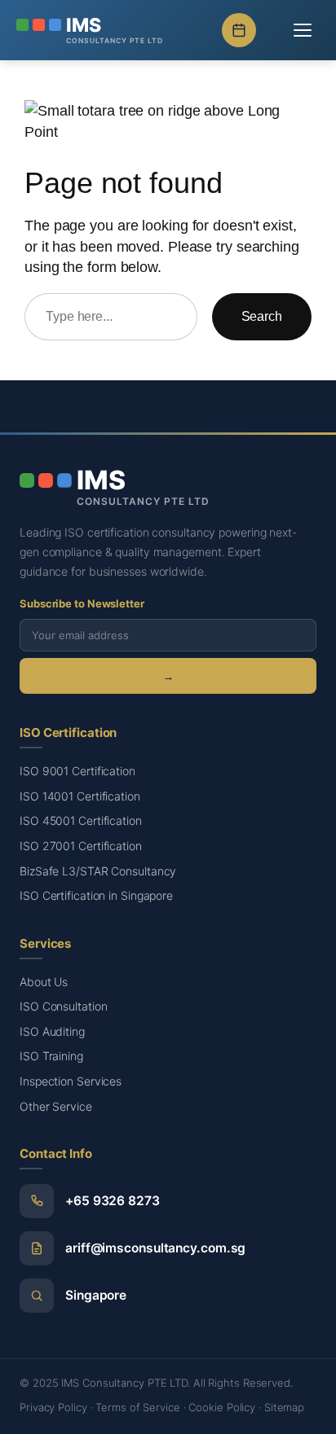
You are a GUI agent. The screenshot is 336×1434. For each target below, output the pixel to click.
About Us (44, 982)
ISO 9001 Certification (77, 771)
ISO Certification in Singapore (96, 895)
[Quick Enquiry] (239, 30)
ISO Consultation (63, 1006)
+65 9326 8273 (112, 1200)
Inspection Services (71, 1081)
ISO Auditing (52, 1031)
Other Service (56, 1106)
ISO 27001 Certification (81, 846)
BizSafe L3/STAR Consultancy (98, 871)
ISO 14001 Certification (80, 796)
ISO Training (51, 1056)
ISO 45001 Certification (81, 820)
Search (261, 316)
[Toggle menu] (302, 30)
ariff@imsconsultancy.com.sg (155, 1248)
